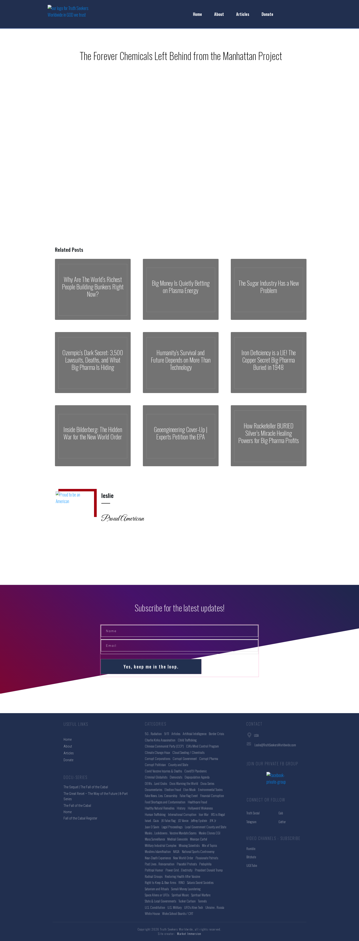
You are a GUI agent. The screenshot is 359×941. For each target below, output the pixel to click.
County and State (178, 764)
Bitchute (251, 856)
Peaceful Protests (187, 863)
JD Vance (183, 820)
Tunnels (202, 900)
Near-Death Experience (158, 857)
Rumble (250, 848)
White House (152, 913)
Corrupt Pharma (208, 758)
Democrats (176, 776)
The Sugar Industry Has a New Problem (268, 289)
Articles (175, 733)
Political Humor (154, 869)
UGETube (251, 865)
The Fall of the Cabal (77, 806)
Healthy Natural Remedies (159, 807)
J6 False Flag (168, 820)
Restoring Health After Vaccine (182, 876)
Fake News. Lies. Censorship (161, 795)
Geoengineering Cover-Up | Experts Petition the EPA (181, 435)
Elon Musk (189, 789)
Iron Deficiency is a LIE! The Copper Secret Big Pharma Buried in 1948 (268, 362)
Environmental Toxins (210, 789)
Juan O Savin (152, 826)
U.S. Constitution (155, 907)
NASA (176, 851)
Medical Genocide (177, 838)
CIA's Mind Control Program (202, 746)
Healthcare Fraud (197, 801)
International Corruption (182, 814)
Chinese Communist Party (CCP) (164, 746)
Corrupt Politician (155, 764)
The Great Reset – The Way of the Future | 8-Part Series (95, 796)
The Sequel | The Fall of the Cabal (85, 787)
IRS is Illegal (218, 814)
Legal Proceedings (172, 826)
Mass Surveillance (155, 838)
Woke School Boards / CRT (177, 913)
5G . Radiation (153, 733)
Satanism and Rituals (157, 888)
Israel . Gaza (152, 820)
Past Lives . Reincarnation (159, 863)
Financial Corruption (212, 795)
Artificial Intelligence (194, 733)
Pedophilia (205, 863)
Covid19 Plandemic (195, 770)
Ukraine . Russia (214, 907)
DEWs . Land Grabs (156, 783)
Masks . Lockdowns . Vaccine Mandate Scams (170, 832)
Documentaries (153, 789)
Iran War (204, 814)
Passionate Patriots (207, 857)
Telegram (251, 821)
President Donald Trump (209, 869)
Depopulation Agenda (197, 776)
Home (67, 812)
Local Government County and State (205, 826)
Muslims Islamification (158, 851)
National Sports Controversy (198, 851)
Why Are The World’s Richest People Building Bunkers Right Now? (93, 289)
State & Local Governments (160, 900)
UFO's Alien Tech (193, 907)
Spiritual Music (180, 894)
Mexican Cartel (198, 838)
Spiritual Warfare (200, 894)
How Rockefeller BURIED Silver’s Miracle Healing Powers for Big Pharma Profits (268, 435)
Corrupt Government (185, 758)
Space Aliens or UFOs (157, 894)
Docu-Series (207, 783)
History (181, 807)
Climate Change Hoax (157, 752)
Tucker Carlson (187, 900)
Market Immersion (189, 934)
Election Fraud (173, 789)
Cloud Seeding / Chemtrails (188, 752)
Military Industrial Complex (160, 845)
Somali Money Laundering (186, 888)
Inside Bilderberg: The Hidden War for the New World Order (93, 435)
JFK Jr (213, 820)
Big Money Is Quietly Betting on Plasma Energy (181, 289)
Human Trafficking (155, 814)
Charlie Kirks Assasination (160, 739)
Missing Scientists (189, 845)
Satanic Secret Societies (200, 882)
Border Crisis (216, 733)
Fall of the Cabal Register (80, 818)
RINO (182, 882)
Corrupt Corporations (157, 758)
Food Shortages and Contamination (165, 801)
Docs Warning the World (183, 783)
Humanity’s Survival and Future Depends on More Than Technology (181, 362)
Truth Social (253, 812)
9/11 (166, 733)
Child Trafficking (187, 739)
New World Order (183, 857)
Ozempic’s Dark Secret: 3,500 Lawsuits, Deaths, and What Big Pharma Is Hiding (93, 362)
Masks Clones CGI (209, 832)
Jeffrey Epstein (199, 820)
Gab (280, 812)
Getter (282, 821)
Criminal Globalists (156, 776)
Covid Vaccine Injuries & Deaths (163, 770)
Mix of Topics (209, 845)
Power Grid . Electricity (179, 869)
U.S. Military (175, 907)
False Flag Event (189, 795)
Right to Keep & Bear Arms (160, 882)
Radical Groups (153, 876)
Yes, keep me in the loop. (151, 666)
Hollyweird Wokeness (200, 807)
